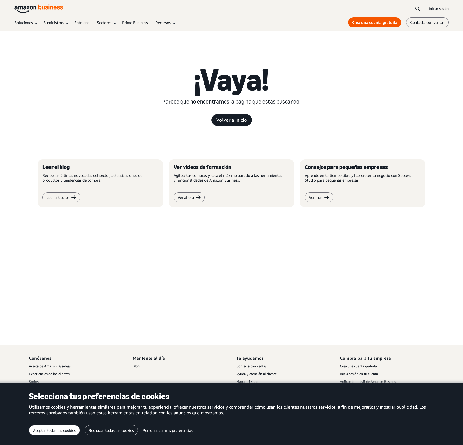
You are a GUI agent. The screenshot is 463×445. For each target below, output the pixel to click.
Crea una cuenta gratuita (374, 22)
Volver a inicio (231, 120)
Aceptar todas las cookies (54, 430)
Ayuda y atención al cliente (256, 374)
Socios (34, 381)
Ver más (315, 197)
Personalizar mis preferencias (168, 430)
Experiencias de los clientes (49, 374)
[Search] (418, 8)
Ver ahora (186, 197)
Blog (136, 366)
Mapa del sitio (247, 381)
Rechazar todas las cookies (111, 430)
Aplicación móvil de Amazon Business (368, 381)
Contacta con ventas (427, 22)
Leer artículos (58, 197)
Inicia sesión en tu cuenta (359, 374)
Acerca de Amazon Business (50, 366)
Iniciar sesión (439, 9)
